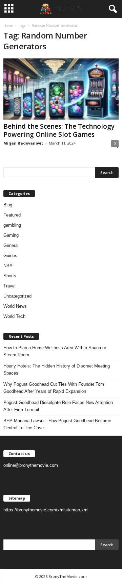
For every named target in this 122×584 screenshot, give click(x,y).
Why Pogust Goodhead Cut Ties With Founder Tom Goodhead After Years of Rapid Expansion (53, 388)
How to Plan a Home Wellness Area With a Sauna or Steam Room (54, 351)
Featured (12, 215)
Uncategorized (17, 296)
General (11, 245)
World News (15, 306)
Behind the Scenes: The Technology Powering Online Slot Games (59, 130)
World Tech (14, 316)
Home (8, 25)
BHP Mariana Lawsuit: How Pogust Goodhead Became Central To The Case (57, 424)
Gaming (11, 235)
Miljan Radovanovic (23, 143)
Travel (9, 285)
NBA (8, 265)
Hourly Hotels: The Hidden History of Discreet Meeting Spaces (56, 369)
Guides (10, 255)
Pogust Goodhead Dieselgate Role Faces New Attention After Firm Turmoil (58, 406)
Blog (7, 204)
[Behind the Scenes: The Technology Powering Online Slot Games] (61, 89)
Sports (9, 275)
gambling (12, 225)
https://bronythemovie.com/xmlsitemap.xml (45, 509)
